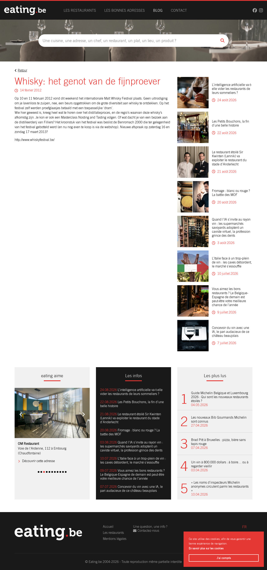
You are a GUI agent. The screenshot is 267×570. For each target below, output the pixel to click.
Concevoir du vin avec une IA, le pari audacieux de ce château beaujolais (230, 332)
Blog (157, 10)
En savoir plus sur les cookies (206, 548)
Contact (179, 10)
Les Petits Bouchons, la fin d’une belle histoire (230, 123)
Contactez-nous (148, 531)
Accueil (108, 527)
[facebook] (255, 10)
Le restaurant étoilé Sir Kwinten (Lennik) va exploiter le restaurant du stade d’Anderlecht (229, 158)
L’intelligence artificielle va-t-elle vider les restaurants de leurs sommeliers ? (232, 89)
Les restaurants (80, 10)
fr (244, 527)
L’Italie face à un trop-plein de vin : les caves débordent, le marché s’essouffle (232, 262)
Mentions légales (114, 539)
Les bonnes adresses (124, 10)
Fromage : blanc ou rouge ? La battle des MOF (231, 193)
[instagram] (261, 10)
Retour (22, 70)
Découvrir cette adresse (38, 461)
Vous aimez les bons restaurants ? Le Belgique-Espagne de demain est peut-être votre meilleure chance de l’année (230, 297)
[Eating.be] (25, 10)
